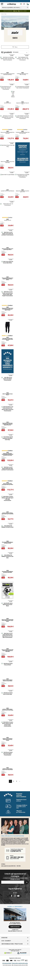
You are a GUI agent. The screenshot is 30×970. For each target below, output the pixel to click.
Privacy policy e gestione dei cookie (20, 963)
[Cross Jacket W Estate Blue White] (7, 267)
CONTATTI (15, 850)
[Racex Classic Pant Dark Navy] (7, 151)
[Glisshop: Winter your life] (11, 4)
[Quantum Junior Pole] (22, 180)
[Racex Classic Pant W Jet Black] (7, 758)
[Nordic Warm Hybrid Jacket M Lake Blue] (7, 639)
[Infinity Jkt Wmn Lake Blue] (7, 121)
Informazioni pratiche (12, 944)
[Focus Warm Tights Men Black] (7, 327)
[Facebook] (12, 896)
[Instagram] (15, 896)
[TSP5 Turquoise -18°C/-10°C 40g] (22, 63)
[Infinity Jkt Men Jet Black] (7, 473)
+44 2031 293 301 (16, 857)
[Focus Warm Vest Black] (7, 383)
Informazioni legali (6, 963)
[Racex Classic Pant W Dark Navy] (7, 698)
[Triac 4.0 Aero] (22, 92)
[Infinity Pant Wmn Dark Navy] (22, 121)
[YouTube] (18, 896)
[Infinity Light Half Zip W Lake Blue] (7, 502)
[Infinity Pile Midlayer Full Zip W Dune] (7, 531)
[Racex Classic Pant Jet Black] (7, 669)
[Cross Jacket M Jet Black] (7, 238)
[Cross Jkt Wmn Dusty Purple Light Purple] (7, 297)
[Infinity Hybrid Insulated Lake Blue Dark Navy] (7, 442)
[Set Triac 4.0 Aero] (5, 92)
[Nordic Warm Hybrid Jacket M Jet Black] (7, 609)
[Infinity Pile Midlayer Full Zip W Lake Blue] (7, 560)
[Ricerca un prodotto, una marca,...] (28, 7)
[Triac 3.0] (7, 209)
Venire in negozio (15, 926)
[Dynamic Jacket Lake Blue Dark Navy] (7, 63)
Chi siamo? (6, 941)
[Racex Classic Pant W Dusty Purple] (7, 728)
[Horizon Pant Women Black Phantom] (7, 412)
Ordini (4, 937)
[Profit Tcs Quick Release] (8, 180)
